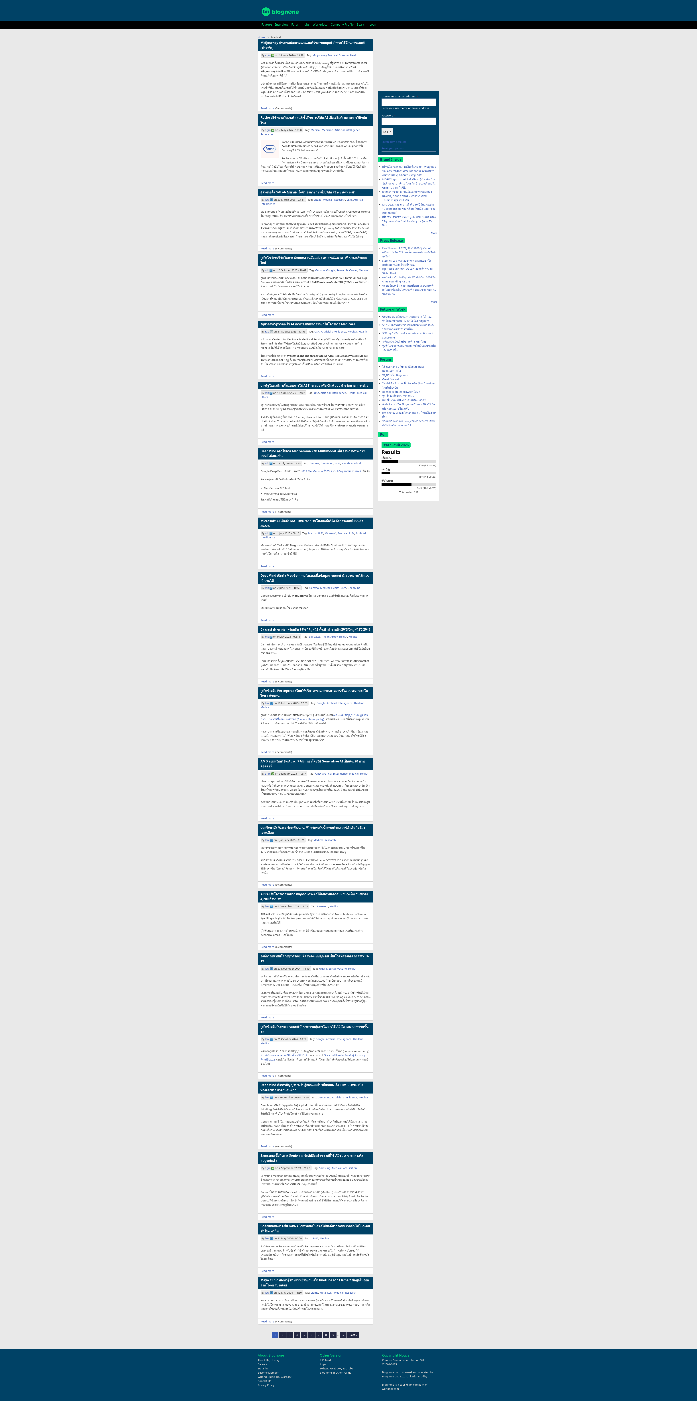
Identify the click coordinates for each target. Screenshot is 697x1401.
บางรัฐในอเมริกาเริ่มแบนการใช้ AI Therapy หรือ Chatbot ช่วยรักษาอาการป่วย (314, 385)
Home (261, 37)
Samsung (325, 1168)
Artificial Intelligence (347, 130)
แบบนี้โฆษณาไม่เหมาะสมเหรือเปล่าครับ (404, 400)
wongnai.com (390, 1388)
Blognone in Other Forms (335, 1372)
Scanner (344, 55)
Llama (314, 1292)
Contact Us (264, 1381)
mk (267, 270)
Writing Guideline (268, 1377)
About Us (263, 1360)
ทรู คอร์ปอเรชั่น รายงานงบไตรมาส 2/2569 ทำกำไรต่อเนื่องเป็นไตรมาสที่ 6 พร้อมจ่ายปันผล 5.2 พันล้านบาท (409, 290)
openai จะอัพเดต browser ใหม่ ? (401, 391)
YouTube (348, 1368)
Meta (323, 1292)
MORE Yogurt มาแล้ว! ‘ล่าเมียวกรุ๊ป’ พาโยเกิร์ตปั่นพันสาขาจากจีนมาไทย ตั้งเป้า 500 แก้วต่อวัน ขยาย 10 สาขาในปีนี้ (408, 183)
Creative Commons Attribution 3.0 (403, 1360)
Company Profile (342, 24)
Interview (281, 24)
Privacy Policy (266, 1385)
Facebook (335, 1368)
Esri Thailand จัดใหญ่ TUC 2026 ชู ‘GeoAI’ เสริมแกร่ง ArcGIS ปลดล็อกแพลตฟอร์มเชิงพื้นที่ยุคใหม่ (408, 252)
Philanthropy (330, 636)
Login (373, 24)
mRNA (314, 1238)
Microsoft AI (315, 533)
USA (316, 331)
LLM (349, 199)
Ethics (264, 397)
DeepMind (327, 463)
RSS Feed (325, 1360)
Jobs (306, 24)
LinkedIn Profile (416, 1376)
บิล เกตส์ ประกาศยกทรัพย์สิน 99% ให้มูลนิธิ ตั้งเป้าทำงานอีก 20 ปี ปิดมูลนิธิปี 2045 (315, 629)
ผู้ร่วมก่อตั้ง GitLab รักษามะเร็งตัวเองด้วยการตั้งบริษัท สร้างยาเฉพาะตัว (308, 192)
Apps (323, 1364)
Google (330, 270)
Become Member (268, 1372)
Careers (262, 1364)
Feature (266, 24)
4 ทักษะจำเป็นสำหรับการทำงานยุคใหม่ (404, 341)
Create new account (394, 141)
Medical (333, 55)
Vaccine (342, 968)
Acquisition (267, 134)
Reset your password (394, 148)
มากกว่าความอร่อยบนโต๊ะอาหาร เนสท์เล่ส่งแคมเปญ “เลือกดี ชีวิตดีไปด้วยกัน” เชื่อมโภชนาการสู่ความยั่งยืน (407, 196)
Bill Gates (314, 636)
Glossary (286, 1377)
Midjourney (320, 55)
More (434, 233)
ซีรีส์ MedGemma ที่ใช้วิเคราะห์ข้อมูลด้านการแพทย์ (331, 471)
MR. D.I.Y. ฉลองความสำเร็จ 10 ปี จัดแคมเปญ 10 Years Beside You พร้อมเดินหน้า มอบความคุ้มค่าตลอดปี (408, 209)
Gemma (320, 270)
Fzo (267, 331)
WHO (322, 968)
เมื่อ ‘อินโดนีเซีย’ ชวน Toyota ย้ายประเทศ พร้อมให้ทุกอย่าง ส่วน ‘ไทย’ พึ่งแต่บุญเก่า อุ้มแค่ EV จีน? (409, 221)
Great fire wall (391, 379)
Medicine (327, 130)
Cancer (353, 270)
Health (354, 55)
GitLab (317, 199)
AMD (318, 773)
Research (339, 199)
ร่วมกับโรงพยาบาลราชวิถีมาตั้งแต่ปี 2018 (284, 1055)
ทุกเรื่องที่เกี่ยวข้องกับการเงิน (398, 396)
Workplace (320, 24)
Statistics (263, 1368)
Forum (295, 24)
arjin (268, 55)
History (275, 1360)
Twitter (324, 1368)
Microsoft (331, 533)
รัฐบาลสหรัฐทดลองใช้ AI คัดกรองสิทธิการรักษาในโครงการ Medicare (307, 324)
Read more (267, 108)
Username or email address (399, 96)
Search (361, 24)
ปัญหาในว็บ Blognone (395, 375)
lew (267, 199)
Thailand (359, 703)
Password (388, 115)
